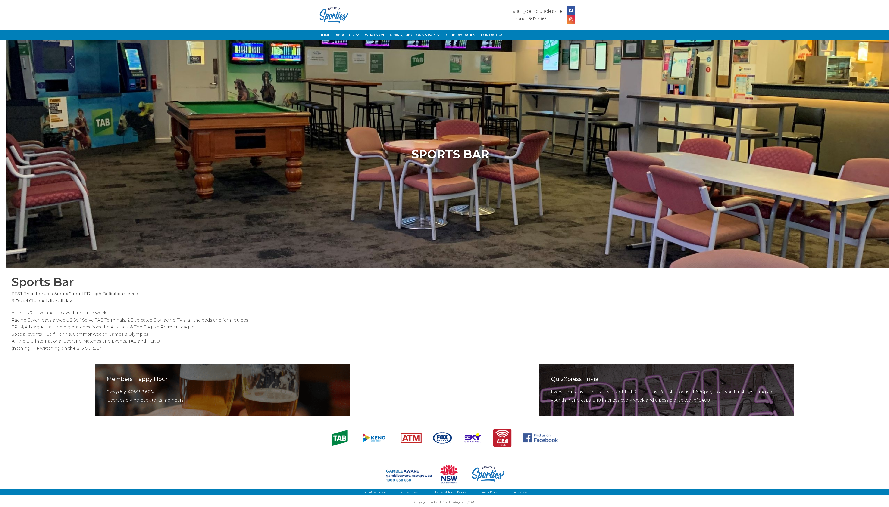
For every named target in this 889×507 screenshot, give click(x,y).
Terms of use (519, 492)
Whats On (374, 35)
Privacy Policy (489, 492)
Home (324, 35)
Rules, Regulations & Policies (449, 492)
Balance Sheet (409, 492)
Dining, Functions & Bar (412, 35)
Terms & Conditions (374, 492)
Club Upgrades (460, 35)
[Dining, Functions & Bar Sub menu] (439, 35)
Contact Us (492, 35)
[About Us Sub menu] (357, 35)
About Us (345, 35)
